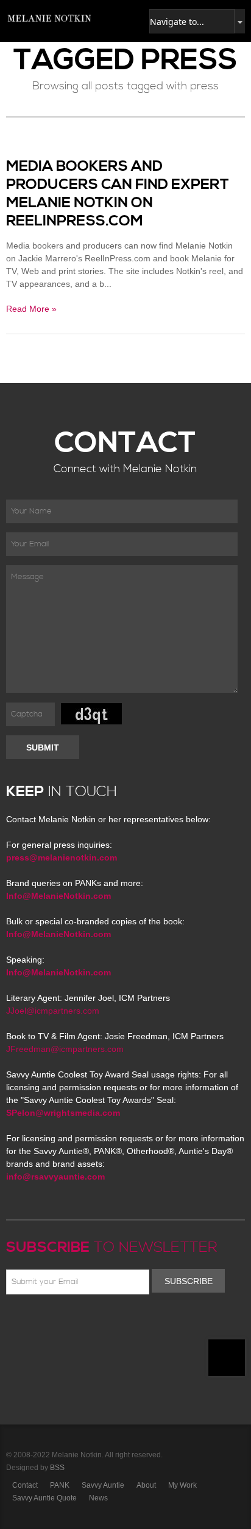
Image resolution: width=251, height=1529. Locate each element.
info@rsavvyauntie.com (55, 1176)
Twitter (48, 1323)
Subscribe (188, 1281)
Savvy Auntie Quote (44, 1498)
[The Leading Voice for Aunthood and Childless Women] (48, 18)
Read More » (31, 309)
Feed (137, 1323)
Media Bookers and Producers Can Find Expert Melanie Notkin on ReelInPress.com (117, 193)
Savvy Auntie (103, 1485)
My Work (182, 1485)
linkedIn (101, 1323)
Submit (42, 747)
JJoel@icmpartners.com (52, 1010)
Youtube (84, 1323)
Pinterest (66, 1323)
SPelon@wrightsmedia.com (63, 1113)
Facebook (31, 1323)
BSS (57, 1467)
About (146, 1485)
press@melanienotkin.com (61, 857)
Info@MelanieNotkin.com (58, 896)
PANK (59, 1485)
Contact (25, 1485)
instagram (119, 1323)
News (98, 1498)
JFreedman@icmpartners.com (65, 1049)
